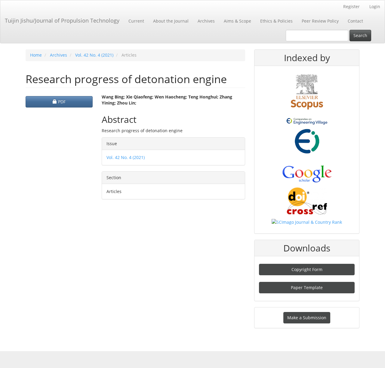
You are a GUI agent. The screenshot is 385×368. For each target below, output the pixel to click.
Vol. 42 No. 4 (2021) (94, 55)
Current (136, 21)
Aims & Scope (237, 21)
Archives (206, 21)
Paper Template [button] (307, 287)
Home (36, 55)
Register (351, 6)
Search (360, 35)
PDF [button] (75, 101)
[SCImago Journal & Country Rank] (307, 222)
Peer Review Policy (320, 21)
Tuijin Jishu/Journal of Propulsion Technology (62, 20)
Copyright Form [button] (306, 269)
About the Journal (171, 21)
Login (374, 6)
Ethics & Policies (276, 21)
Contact (355, 21)
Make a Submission (306, 317)
